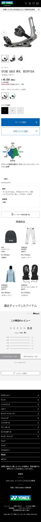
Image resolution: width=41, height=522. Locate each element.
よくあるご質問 (30, 506)
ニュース (7, 506)
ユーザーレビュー (10, 356)
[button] (37, 32)
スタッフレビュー (31, 356)
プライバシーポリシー (25, 508)
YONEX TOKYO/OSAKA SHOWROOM (20, 487)
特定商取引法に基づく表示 (21, 510)
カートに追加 (20, 122)
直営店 (20, 474)
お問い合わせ (18, 506)
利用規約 (11, 508)
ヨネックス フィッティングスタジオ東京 (20, 481)
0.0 (29, 328)
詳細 (22, 84)
